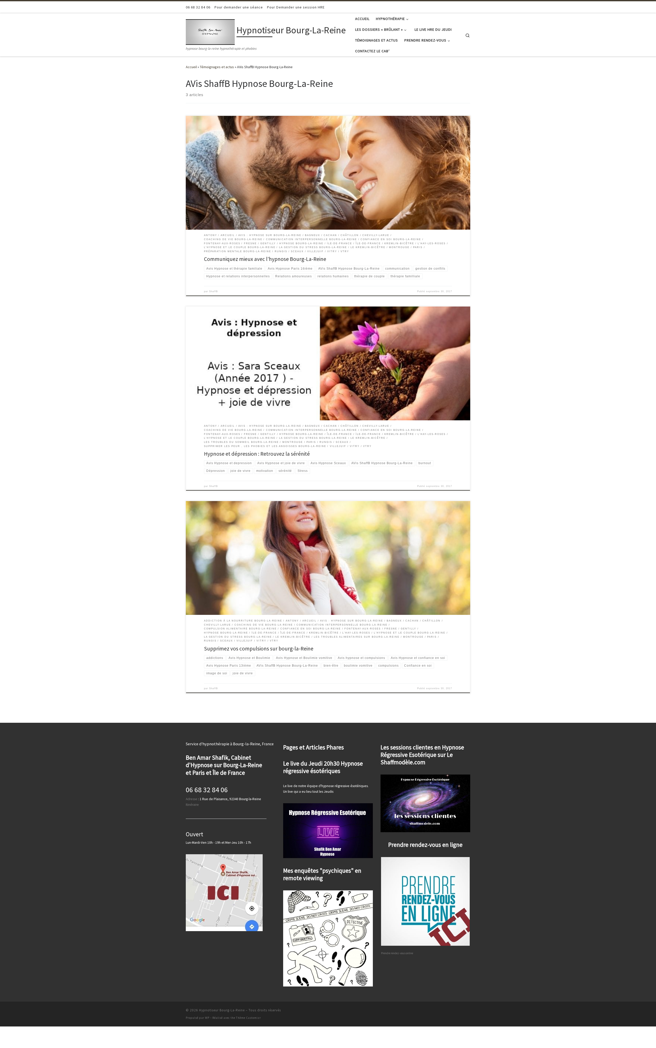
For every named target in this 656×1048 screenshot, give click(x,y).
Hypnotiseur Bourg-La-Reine (222, 1010)
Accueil (191, 67)
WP (207, 1018)
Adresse (191, 799)
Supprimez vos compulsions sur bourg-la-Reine (258, 648)
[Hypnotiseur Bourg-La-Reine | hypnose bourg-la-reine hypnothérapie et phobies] (210, 31)
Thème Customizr (248, 1018)
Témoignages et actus (217, 67)
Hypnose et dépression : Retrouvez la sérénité (257, 453)
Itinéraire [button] (192, 804)
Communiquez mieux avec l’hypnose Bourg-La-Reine (265, 259)
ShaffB (213, 291)
